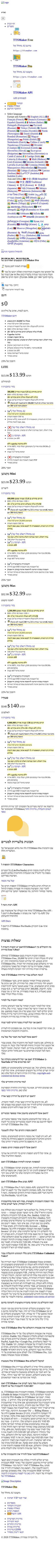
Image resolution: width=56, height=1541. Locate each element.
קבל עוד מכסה (7, 881)
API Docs (6, 921)
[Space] (28, 1481)
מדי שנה (8, 285)
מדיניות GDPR (14, 1529)
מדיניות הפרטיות (14, 1518)
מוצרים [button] (10, 26)
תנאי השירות (13, 1521)
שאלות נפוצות (13, 106)
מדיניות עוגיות (13, 1526)
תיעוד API (14, 1513)
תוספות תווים (13, 1511)
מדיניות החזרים (14, 1524)
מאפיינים (11, 1503)
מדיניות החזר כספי (9, 1090)
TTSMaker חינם (9, 315)
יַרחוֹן (16, 285)
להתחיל (18, 251)
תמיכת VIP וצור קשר (17, 1498)
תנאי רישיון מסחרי (15, 1532)
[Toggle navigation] (2, 249)
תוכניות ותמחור (14, 1505)
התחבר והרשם (14, 108)
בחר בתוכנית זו (8, 386)
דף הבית (11, 23)
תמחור (15, 103)
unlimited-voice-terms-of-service (39, 1296)
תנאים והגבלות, (44, 809)
